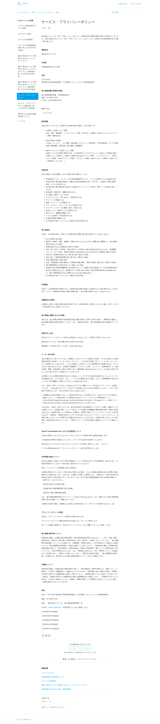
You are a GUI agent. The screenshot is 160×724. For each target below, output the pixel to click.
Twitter (46, 635)
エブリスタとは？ (48, 673)
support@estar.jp (54, 607)
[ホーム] (22, 5)
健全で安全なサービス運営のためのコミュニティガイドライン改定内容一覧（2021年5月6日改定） (27, 85)
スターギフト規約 (24, 34)
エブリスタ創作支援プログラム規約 (27, 27)
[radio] (74, 648)
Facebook (43, 635)
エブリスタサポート (23, 12)
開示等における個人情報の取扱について (27, 115)
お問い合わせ (123, 4)
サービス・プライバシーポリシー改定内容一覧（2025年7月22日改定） (27, 105)
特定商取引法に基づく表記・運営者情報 (56, 689)
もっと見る (21, 121)
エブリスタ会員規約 (25, 39)
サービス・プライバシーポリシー (27, 96)
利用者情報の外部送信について (53, 677)
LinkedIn (49, 635)
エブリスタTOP (135, 4)
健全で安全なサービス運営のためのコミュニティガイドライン (27, 58)
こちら (57, 543)
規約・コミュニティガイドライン (42, 12)
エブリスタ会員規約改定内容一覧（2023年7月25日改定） (27, 47)
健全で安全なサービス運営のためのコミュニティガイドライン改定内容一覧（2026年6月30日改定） (27, 71)
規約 (57, 12)
